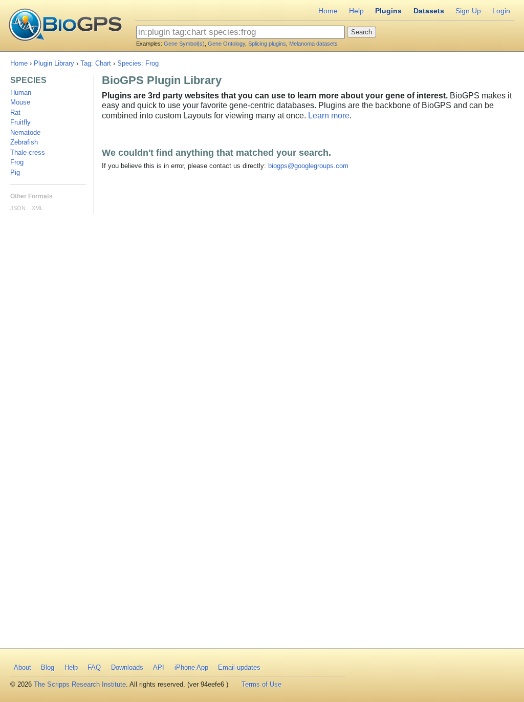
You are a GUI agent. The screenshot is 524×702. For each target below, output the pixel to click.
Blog (47, 667)
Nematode (25, 132)
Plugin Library (54, 63)
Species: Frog (138, 63)
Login (501, 11)
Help (356, 11)
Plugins (388, 11)
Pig (15, 172)
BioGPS (65, 26)
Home (328, 11)
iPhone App (191, 667)
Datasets (428, 11)
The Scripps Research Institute (80, 684)
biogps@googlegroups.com (308, 166)
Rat (15, 112)
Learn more (329, 115)
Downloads (127, 667)
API (158, 667)
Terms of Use (261, 684)
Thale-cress (27, 152)
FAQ (94, 667)
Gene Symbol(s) (184, 43)
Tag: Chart (95, 63)
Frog (17, 162)
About (22, 667)
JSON (18, 208)
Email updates (239, 667)
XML (37, 208)
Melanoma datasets (313, 43)
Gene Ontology (226, 43)
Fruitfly (20, 122)
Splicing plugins (267, 43)
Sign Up (468, 11)
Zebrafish (24, 142)
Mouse (20, 102)
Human (20, 92)
